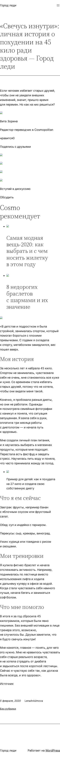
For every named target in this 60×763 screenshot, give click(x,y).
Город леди (8, 5)
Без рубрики (8, 708)
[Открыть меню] (58, 5)
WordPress (52, 750)
